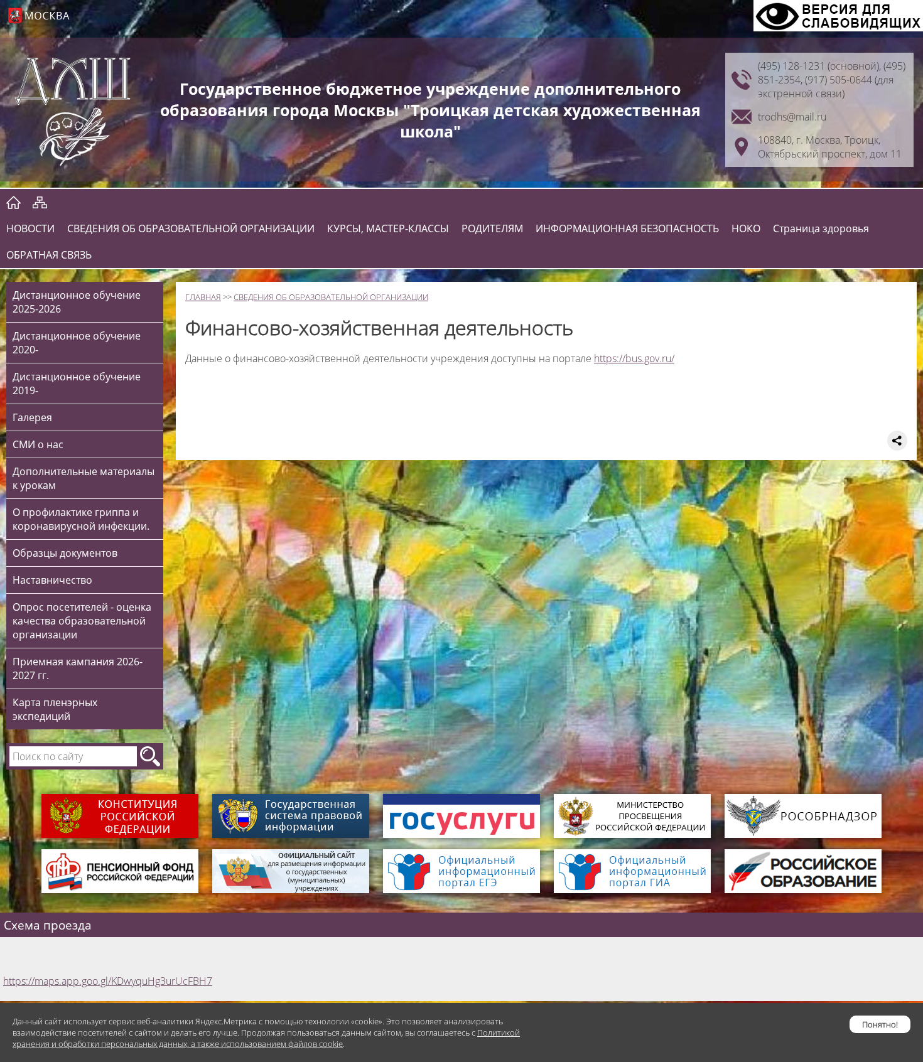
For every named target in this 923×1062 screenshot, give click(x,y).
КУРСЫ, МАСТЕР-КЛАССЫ (388, 228)
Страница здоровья (821, 228)
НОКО (745, 228)
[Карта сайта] (39, 202)
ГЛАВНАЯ (203, 297)
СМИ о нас (38, 444)
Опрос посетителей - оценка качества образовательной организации (82, 620)
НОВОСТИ (30, 228)
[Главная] (13, 202)
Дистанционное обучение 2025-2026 (77, 302)
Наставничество (52, 580)
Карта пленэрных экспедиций (55, 709)
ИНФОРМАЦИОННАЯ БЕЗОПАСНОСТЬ (627, 228)
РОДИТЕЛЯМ (492, 228)
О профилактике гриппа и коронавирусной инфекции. (81, 519)
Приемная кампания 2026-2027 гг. (78, 668)
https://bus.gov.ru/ (634, 358)
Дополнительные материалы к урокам (83, 478)
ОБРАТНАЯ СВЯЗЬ (49, 255)
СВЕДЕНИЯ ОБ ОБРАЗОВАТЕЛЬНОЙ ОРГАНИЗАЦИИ (191, 228)
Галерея (32, 417)
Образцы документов (65, 553)
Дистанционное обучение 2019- (77, 383)
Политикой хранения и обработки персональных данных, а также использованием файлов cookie (266, 1038)
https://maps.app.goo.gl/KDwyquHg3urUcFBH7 (107, 981)
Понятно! (880, 1024)
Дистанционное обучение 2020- (77, 343)
